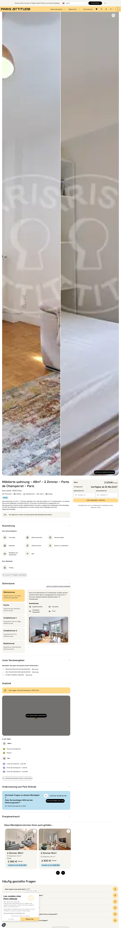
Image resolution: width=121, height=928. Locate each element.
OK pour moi (29, 919)
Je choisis (11, 919)
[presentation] (58, 9)
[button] (4, 925)
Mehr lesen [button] (35, 669)
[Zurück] (5, 243)
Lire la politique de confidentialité (14, 913)
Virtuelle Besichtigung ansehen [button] (58, 586)
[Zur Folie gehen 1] (20, 846)
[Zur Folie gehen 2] (22, 846)
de (111, 9)
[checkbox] (113, 15)
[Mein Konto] (118, 9)
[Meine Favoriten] (96, 9)
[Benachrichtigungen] (101, 9)
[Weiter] (115, 243)
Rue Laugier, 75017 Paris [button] (12, 490)
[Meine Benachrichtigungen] (106, 9)
